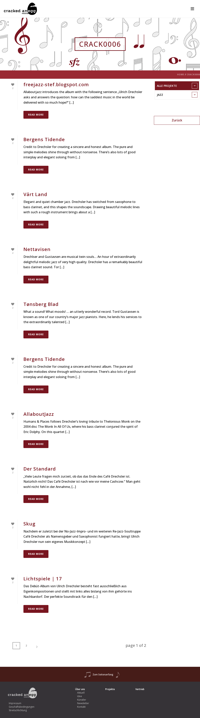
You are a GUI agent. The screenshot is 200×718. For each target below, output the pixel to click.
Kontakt (81, 706)
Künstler (81, 699)
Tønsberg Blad (41, 304)
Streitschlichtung (18, 710)
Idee (79, 696)
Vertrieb (139, 689)
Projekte (110, 689)
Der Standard (39, 468)
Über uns (80, 689)
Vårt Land (35, 194)
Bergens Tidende (44, 139)
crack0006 (193, 74)
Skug (29, 523)
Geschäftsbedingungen (21, 706)
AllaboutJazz (38, 414)
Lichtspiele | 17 (42, 578)
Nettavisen (37, 249)
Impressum (15, 703)
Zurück (177, 120)
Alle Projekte (167, 86)
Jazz (160, 95)
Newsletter (83, 703)
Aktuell (81, 692)
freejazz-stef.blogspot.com (56, 84)
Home (180, 74)
